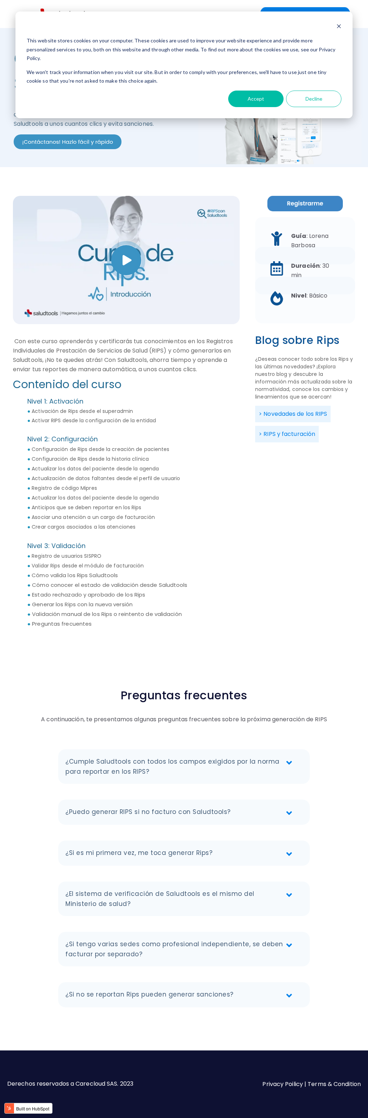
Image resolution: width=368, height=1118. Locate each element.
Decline (313, 99)
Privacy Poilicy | (285, 1084)
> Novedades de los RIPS (293, 414)
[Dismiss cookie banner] (338, 27)
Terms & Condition (334, 1084)
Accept (256, 99)
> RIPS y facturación (287, 434)
